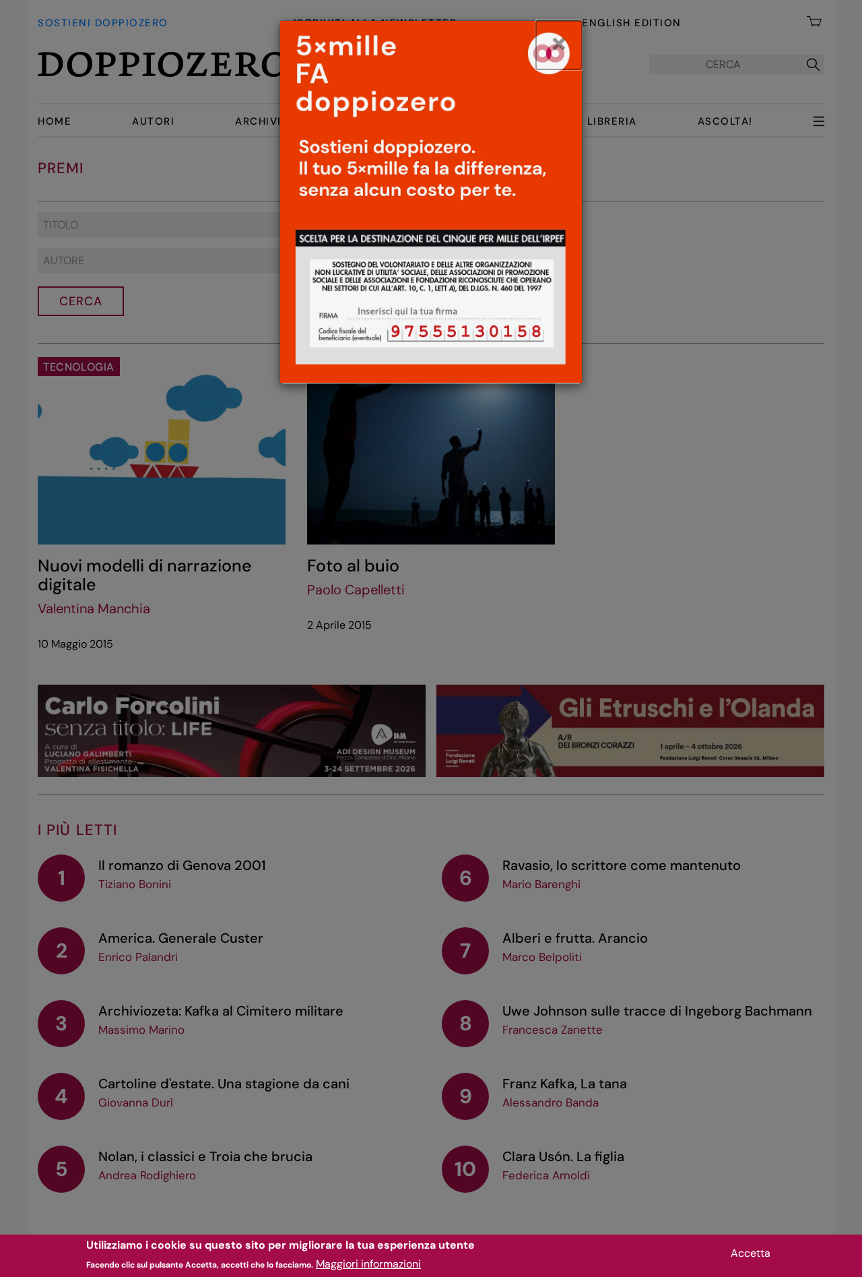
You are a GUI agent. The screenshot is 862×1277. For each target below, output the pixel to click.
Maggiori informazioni (368, 1264)
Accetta (750, 1253)
